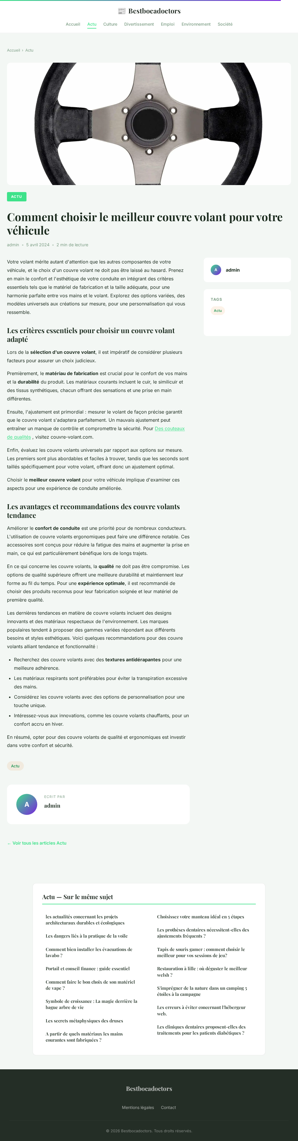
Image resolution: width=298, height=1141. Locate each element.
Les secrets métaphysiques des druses (84, 1021)
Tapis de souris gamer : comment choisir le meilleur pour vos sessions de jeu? (201, 952)
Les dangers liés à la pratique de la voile (87, 936)
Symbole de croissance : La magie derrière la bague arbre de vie (91, 1004)
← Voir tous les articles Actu (36, 843)
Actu (91, 24)
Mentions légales (138, 1107)
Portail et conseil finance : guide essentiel (88, 968)
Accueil (73, 24)
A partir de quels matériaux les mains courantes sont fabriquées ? (84, 1037)
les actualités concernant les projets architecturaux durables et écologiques (85, 920)
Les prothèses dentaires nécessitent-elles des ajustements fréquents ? (203, 933)
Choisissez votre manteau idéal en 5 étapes (200, 917)
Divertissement (139, 24)
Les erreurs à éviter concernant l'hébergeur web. (201, 1010)
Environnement (196, 24)
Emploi (168, 24)
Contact (168, 1107)
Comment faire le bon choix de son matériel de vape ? (90, 985)
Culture (110, 24)
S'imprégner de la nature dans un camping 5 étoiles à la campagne (202, 991)
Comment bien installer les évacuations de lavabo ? (89, 952)
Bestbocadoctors (149, 10)
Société (225, 24)
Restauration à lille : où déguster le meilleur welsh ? (202, 972)
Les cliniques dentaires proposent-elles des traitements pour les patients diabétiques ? (201, 1030)
